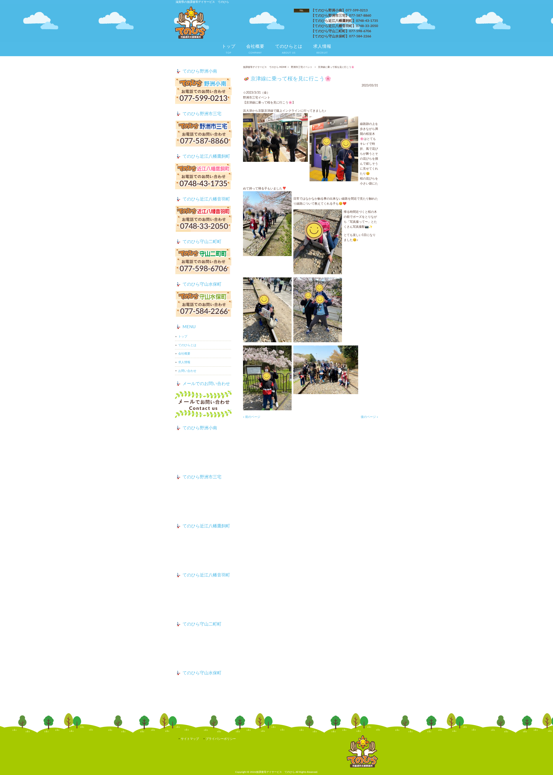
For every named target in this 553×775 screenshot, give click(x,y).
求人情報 (184, 362)
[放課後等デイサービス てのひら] (190, 37)
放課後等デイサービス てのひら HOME (264, 67)
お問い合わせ (187, 370)
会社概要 (184, 353)
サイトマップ (190, 738)
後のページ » (369, 417)
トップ (182, 336)
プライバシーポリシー (221, 738)
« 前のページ (251, 417)
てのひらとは (187, 345)
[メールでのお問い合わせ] (203, 405)
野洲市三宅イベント (301, 67)
